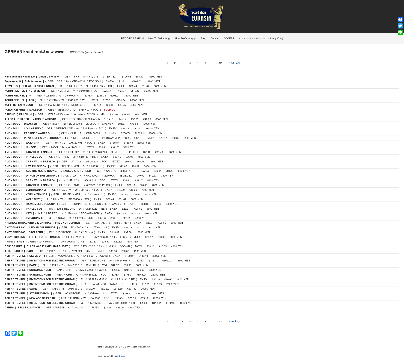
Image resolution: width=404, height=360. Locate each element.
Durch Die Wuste (49, 76)
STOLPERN (36, 232)
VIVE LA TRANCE (36, 194)
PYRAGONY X (34, 218)
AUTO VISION (37, 91)
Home (99, 346)
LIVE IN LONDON (36, 166)
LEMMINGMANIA (36, 190)
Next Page (235, 63)
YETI (29, 213)
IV (30, 95)
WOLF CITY (33, 142)
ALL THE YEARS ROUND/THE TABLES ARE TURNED (58, 171)
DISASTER (30, 123)
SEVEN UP (35, 256)
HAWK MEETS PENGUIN (41, 204)
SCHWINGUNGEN (40, 270)
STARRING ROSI (39, 293)
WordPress (120, 355)
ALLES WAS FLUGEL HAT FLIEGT (47, 246)
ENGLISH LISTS (112, 346)
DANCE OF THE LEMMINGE (42, 175)
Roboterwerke (33, 81)
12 (220, 63)
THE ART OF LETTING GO (44, 237)
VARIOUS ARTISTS (44, 119)
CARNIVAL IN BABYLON (41, 161)
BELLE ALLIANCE (29, 307)
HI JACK (31, 147)
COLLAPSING (32, 128)
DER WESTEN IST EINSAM (37, 86)
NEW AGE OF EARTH (42, 298)
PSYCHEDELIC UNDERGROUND (43, 138)
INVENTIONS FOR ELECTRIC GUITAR (52, 260)
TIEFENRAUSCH (23, 105)
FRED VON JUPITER (67, 222)
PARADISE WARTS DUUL (39, 133)
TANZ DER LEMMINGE (39, 152)
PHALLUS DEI (34, 156)
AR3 (31, 100)
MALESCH (35, 109)
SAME (20, 241)
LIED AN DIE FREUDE (42, 227)
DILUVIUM (25, 114)
